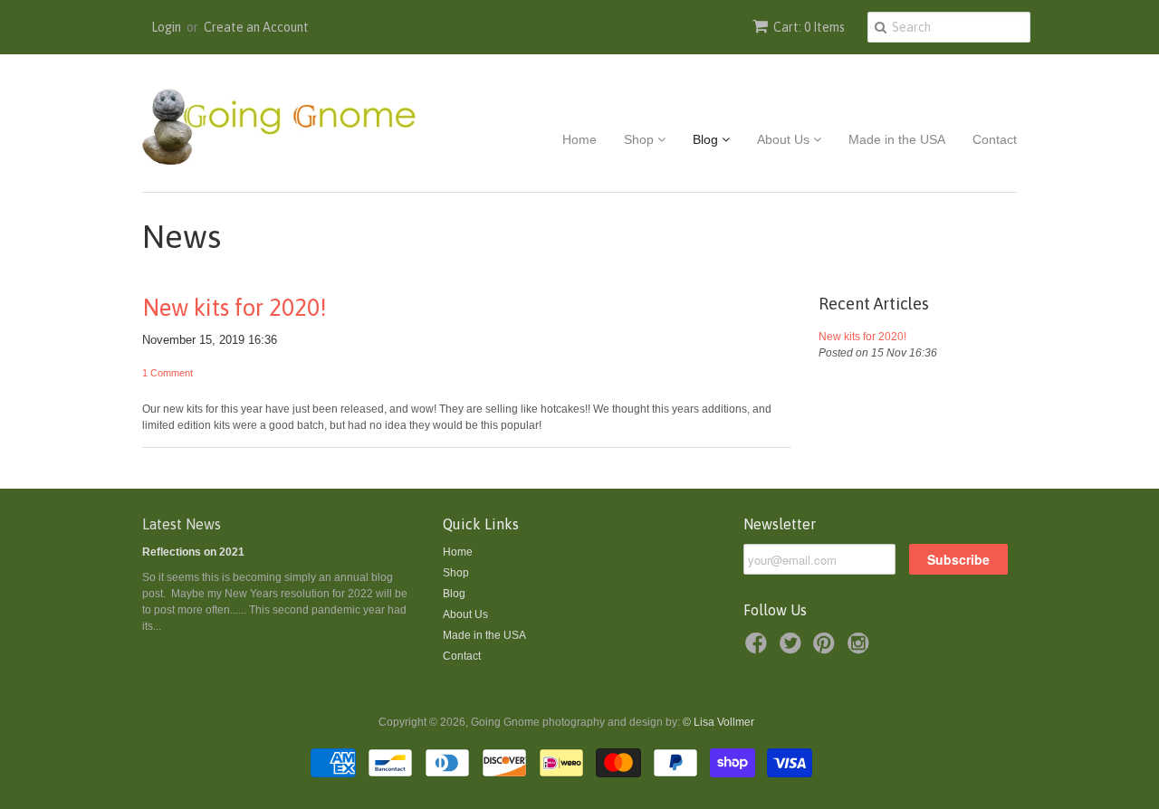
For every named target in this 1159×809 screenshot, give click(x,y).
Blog (707, 139)
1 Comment (167, 372)
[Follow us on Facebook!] (758, 649)
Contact (994, 139)
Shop (640, 139)
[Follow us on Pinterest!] (826, 649)
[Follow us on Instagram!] (861, 649)
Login (166, 27)
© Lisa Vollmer (718, 722)
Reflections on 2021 (193, 552)
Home (579, 139)
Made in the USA (896, 139)
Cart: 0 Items (809, 27)
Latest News (181, 524)
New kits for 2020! (234, 307)
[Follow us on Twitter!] (793, 649)
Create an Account (256, 27)
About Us (785, 139)
